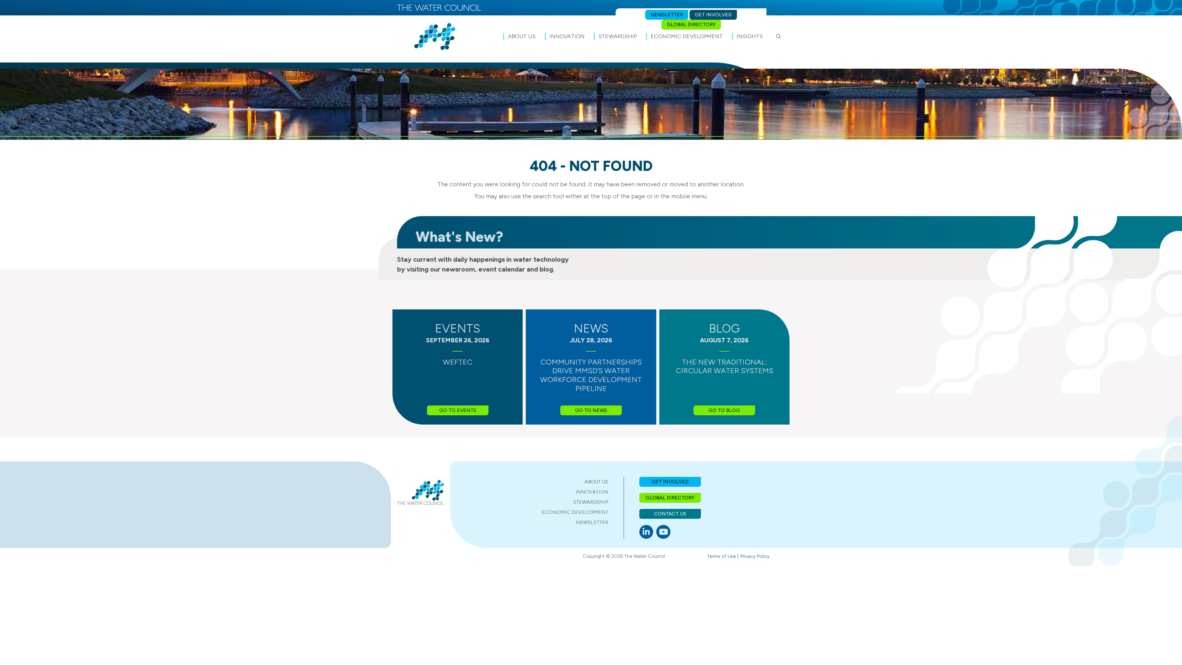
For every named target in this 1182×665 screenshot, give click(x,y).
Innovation (592, 492)
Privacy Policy (755, 556)
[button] (778, 36)
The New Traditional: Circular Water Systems (724, 366)
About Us (596, 482)
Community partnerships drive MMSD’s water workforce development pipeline (591, 375)
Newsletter (592, 522)
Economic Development (575, 512)
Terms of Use (721, 556)
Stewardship (590, 502)
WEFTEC (457, 361)
